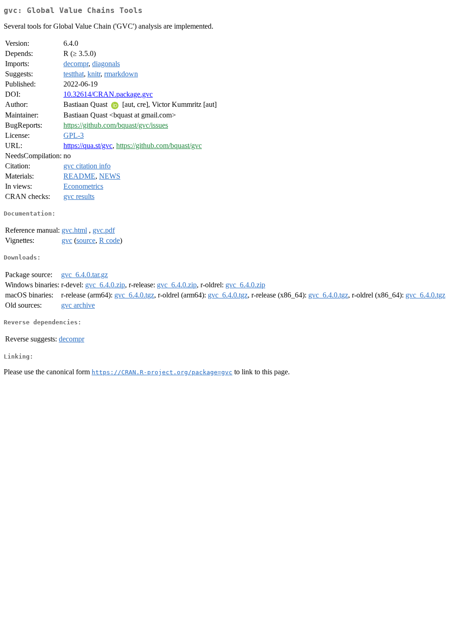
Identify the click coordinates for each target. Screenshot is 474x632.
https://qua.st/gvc (87, 145)
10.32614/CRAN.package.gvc (108, 94)
